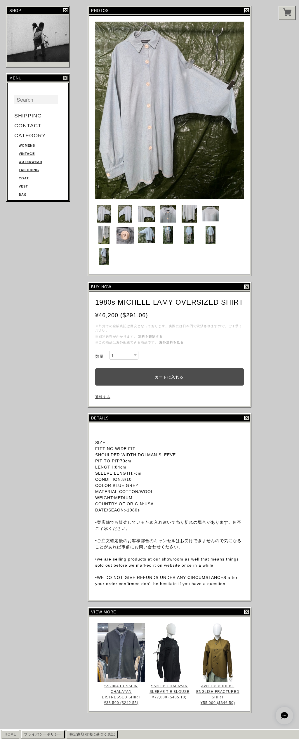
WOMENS (27, 145)
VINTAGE (27, 153)
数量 (99, 356)
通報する (102, 397)
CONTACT (27, 126)
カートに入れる (169, 376)
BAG (23, 194)
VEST (23, 186)
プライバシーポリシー (43, 734)
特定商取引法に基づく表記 (92, 734)
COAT (24, 178)
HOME (10, 734)
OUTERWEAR (30, 162)
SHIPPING (28, 116)
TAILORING (29, 170)
